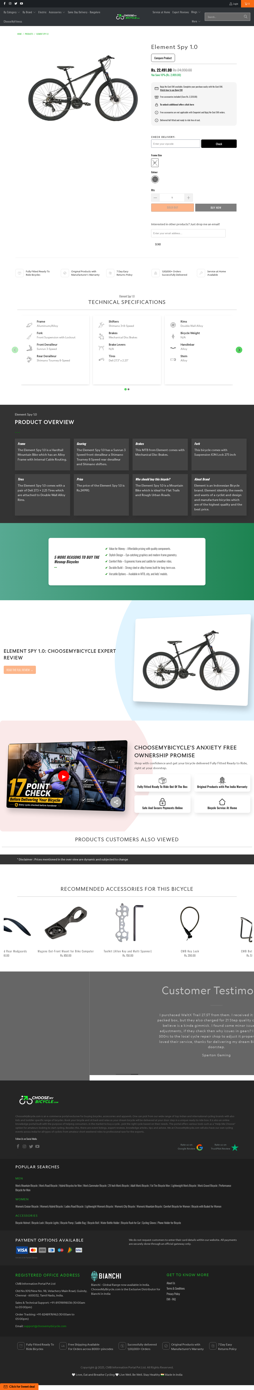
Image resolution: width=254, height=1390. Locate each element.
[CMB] (128, 17)
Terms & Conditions (176, 1288)
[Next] (246, 930)
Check (219, 144)
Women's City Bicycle (125, 1206)
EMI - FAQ (171, 1299)
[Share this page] (115, 802)
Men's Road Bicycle (48, 1185)
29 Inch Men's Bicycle (118, 1185)
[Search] (245, 17)
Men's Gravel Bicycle (207, 1185)
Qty (153, 190)
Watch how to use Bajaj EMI (171, 90)
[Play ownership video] (63, 776)
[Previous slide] (15, 350)
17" (154, 163)
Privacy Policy (173, 1294)
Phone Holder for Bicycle (169, 1223)
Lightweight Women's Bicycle (99, 1206)
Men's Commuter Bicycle (95, 1185)
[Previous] (10, 930)
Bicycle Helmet (22, 1223)
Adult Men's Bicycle (140, 1185)
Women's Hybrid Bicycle (51, 1206)
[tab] (125, 389)
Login (235, 3)
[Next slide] (239, 350)
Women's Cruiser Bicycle (26, 1206)
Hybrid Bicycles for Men (70, 1185)
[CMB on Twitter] (15, 3)
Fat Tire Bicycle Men (160, 1185)
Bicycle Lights (52, 1223)
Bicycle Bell (93, 1223)
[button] (12, 12)
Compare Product (163, 58)
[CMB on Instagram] (10, 3)
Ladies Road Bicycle (74, 1206)
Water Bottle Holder (110, 1223)
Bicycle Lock (38, 1223)
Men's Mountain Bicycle (26, 1185)
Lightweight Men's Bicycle (183, 1185)
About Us (171, 1283)
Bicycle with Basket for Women (206, 1206)
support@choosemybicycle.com (45, 1326)
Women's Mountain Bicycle (149, 1206)
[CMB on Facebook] (4, 3)
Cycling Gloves (149, 1223)
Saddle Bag (80, 1223)
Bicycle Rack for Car (130, 1223)
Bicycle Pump (66, 1223)
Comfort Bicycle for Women (177, 1206)
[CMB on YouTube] (21, 3)
